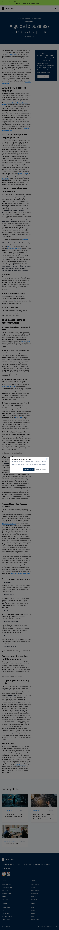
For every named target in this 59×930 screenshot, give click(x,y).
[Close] (47, 459)
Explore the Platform (41, 469)
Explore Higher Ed (28, 469)
